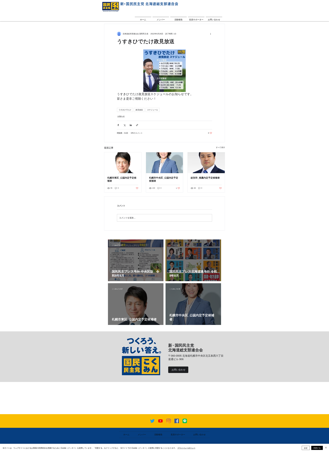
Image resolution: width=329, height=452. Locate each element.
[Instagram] (168, 421)
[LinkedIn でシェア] (131, 125)
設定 (306, 448)
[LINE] (184, 421)
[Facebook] (176, 421)
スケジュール (152, 110)
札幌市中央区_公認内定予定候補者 (163, 179)
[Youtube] (160, 421)
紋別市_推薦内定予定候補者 (205, 178)
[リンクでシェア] (137, 125)
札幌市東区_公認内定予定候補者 (121, 179)
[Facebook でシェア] (118, 125)
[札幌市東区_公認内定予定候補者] (122, 162)
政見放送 (139, 110)
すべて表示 (220, 147)
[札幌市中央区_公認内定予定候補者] (164, 162)
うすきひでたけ (125, 110)
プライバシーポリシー (186, 448)
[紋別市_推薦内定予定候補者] (206, 162)
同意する (317, 448)
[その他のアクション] (210, 33)
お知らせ (121, 116)
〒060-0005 (175, 355)
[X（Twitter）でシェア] (124, 125)
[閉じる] (325, 448)
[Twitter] (152, 421)
